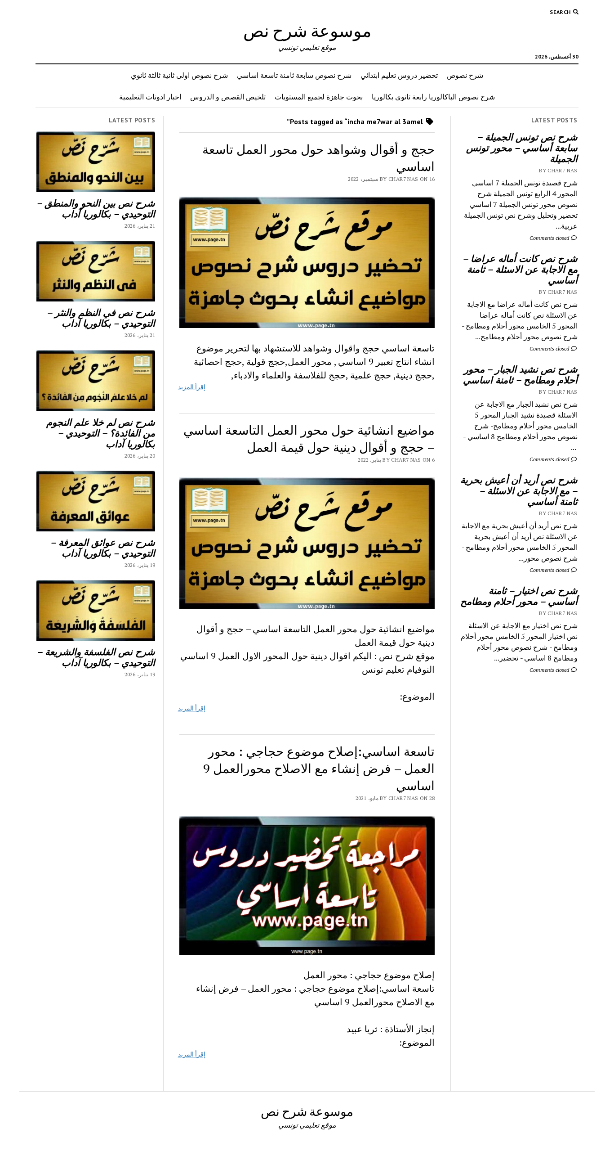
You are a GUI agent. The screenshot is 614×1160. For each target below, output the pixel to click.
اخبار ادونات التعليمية (150, 96)
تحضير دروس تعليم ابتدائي (399, 75)
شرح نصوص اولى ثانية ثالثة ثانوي (179, 75)
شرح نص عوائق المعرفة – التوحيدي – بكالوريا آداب (103, 547)
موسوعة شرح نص (307, 30)
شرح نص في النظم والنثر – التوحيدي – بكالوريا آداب (101, 317)
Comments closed (549, 237)
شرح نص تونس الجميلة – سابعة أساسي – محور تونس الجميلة (522, 147)
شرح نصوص (465, 75)
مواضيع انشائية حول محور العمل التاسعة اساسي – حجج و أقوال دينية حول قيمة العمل (309, 438)
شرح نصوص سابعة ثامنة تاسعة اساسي (294, 75)
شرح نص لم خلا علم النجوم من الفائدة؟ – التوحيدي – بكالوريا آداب (100, 433)
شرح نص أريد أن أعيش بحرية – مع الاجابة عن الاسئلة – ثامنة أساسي (519, 490)
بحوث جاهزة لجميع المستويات (319, 96)
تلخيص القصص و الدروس (228, 96)
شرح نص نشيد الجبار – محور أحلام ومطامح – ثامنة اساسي (520, 374)
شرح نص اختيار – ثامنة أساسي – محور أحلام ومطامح (519, 596)
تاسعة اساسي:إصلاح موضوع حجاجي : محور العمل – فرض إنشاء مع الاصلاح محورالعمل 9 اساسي (319, 768)
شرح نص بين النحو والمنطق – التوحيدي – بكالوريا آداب (96, 208)
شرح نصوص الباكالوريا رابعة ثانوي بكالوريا (433, 96)
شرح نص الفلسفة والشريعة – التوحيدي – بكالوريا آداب (96, 657)
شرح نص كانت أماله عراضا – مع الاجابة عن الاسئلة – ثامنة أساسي (520, 269)
